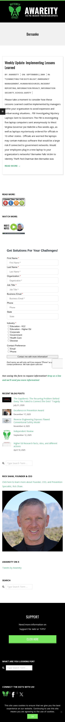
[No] (61, 711)
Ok (32, 716)
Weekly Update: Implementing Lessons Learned (30, 65)
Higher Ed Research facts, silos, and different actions (35, 445)
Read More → (12, 165)
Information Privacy (28, 88)
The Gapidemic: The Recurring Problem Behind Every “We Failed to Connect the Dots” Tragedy (37, 400)
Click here (32, 639)
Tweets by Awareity (11, 567)
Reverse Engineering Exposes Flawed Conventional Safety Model (32, 421)
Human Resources (30, 83)
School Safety (23, 92)
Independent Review (23, 431)
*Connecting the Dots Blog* (21, 79)
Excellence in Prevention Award (29, 410)
